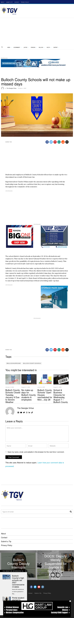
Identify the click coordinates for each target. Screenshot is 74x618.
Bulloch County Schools (32, 363)
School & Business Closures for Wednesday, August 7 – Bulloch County (60, 396)
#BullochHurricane (14, 363)
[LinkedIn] (29, 412)
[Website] (32, 412)
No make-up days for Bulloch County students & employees (28, 394)
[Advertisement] (37, 31)
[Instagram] (27, 412)
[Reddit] (63, 142)
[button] (2, 47)
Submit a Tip (6, 541)
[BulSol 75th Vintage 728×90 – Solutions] (34, 62)
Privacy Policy (6, 545)
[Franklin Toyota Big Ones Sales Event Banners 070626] (19, 236)
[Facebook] (47, 142)
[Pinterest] (55, 142)
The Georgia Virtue (11, 88)
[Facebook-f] (31, 586)
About (3, 533)
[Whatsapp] (59, 142)
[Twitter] (51, 142)
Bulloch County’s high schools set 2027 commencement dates (18, 581)
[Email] (67, 142)
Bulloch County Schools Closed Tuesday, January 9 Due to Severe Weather (12, 396)
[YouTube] (21, 412)
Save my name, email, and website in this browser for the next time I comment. (36, 452)
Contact (4, 537)
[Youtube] (38, 586)
